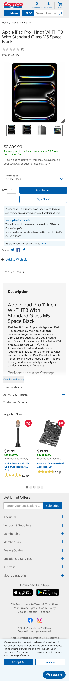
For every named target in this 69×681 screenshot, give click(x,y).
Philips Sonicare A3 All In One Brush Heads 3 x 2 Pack (17, 467)
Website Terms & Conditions (41, 604)
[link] (13, 250)
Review (50, 662)
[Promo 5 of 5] (42, 487)
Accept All (18, 662)
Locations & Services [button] (17, 559)
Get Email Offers (16, 497)
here (43, 243)
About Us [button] (9, 517)
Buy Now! (43, 199)
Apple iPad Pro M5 (21, 22)
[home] (13, 5)
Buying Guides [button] (13, 550)
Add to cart (43, 190)
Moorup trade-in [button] (14, 575)
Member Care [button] (12, 542)
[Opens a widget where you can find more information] (54, 675)
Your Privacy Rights (25, 608)
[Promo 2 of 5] (30, 487)
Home (5, 22)
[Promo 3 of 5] (34, 487)
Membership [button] (11, 534)
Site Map (16, 604)
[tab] (34, 517)
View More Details (13, 379)
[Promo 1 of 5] (27, 487)
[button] (60, 13)
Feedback (45, 611)
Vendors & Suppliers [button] (17, 525)
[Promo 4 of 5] (38, 487)
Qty (4, 189)
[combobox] (28, 13)
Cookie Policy (47, 608)
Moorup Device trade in (17, 220)
